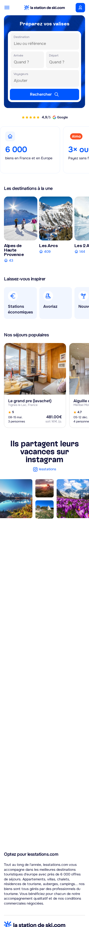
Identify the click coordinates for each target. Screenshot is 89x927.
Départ (53, 55)
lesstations (47, 469)
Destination (21, 37)
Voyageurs (21, 74)
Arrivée (18, 55)
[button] (14, 8)
